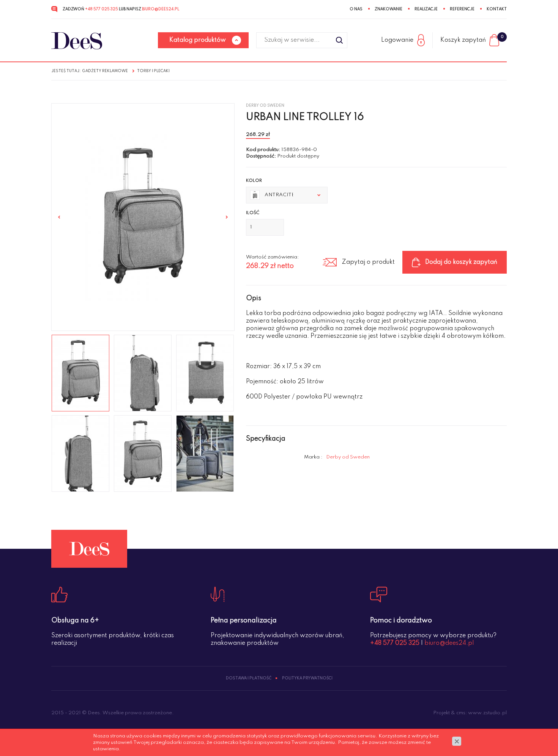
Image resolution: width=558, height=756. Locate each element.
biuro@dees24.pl (160, 9)
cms (460, 712)
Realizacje (426, 9)
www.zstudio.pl (487, 712)
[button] (287, 195)
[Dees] (76, 40)
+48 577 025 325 (101, 9)
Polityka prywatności (307, 678)
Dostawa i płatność (248, 678)
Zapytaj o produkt (368, 262)
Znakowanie (388, 9)
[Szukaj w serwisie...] (339, 40)
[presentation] (59, 217)
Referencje (462, 9)
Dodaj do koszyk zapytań (461, 262)
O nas (356, 9)
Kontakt (497, 9)
